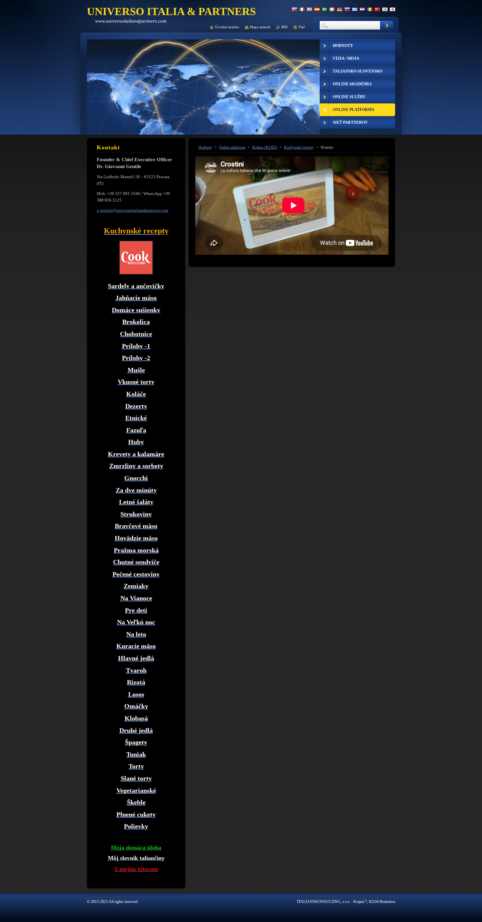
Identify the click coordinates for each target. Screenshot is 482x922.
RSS (284, 27)
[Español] (317, 9)
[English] (309, 9)
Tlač (301, 27)
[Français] (332, 9)
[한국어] (385, 9)
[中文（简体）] (377, 9)
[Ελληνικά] (354, 9)
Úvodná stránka (227, 27)
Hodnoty (205, 147)
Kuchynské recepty (299, 147)
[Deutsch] (339, 9)
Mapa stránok (260, 27)
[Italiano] (302, 9)
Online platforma (232, 147)
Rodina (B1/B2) (264, 147)
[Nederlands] (362, 9)
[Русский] (347, 9)
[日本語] (392, 9)
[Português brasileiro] (324, 9)
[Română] (369, 9)
